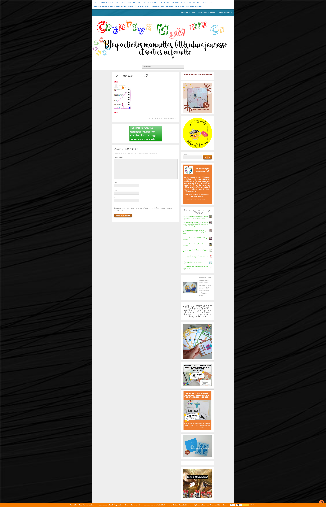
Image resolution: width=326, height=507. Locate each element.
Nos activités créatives (156, 2)
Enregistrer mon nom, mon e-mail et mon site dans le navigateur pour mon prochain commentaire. (143, 209)
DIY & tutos (145, 2)
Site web (117, 198)
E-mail (116, 190)
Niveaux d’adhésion (196, 7)
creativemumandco (169, 118)
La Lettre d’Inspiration (157, 7)
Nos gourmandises (186, 2)
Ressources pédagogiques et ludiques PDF (136, 7)
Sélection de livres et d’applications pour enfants (108, 7)
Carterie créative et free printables (131, 2)
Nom (116, 183)
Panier (187, 7)
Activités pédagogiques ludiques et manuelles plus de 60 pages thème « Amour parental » (143, 133)
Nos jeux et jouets (198, 2)
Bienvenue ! (97, 2)
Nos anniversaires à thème (172, 2)
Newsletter (181, 7)
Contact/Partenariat (171, 7)
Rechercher (185, 154)
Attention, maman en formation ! (110, 2)
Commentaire (119, 158)
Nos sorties (208, 2)
